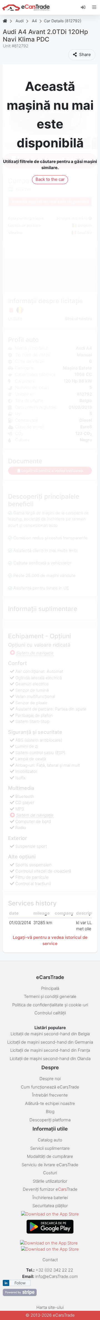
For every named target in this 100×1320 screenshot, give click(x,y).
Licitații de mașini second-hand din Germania (50, 1042)
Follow (20, 1282)
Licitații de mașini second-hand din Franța (50, 1050)
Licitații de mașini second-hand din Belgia (50, 1033)
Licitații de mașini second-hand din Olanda (50, 1058)
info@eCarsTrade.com (56, 1276)
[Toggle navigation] (94, 7)
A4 (34, 20)
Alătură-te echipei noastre (50, 1103)
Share (84, 54)
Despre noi (50, 1078)
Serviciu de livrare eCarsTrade (50, 1164)
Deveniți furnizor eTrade (50, 1189)
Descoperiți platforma (50, 1119)
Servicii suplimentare (50, 1148)
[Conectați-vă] (85, 7)
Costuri (50, 1172)
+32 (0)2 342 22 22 (55, 1270)
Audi (20, 20)
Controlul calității (50, 1012)
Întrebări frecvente (50, 1095)
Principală (50, 988)
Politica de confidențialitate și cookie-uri (50, 1004)
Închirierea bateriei (50, 1197)
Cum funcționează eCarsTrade (50, 1087)
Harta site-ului (50, 1307)
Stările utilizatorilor (50, 1181)
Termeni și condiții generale (50, 996)
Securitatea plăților (50, 1205)
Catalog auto (50, 1140)
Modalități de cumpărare (50, 1156)
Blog (50, 1111)
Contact (50, 1259)
